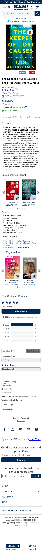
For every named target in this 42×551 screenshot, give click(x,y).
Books (5, 241)
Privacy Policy (21, 525)
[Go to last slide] (3, 192)
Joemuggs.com (8, 522)
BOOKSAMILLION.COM (24, 520)
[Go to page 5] (24, 208)
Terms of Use (20, 522)
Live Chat (35, 439)
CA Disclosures (33, 522)
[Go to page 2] (19, 208)
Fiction (11, 241)
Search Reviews (33, 351)
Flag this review (7, 409)
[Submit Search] (37, 13)
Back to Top (21, 421)
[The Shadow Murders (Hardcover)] (29, 190)
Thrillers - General (22, 247)
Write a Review (13, 93)
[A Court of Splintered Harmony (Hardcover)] (12, 267)
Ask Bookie (14, 21)
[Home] (21, 7)
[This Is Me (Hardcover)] (30, 268)
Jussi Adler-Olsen (8, 87)
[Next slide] (38, 192)
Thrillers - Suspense (23, 241)
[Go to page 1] (17, 208)
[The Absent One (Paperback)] (12, 190)
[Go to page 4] (22, 208)
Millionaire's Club (28, 21)
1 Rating (4, 93)
